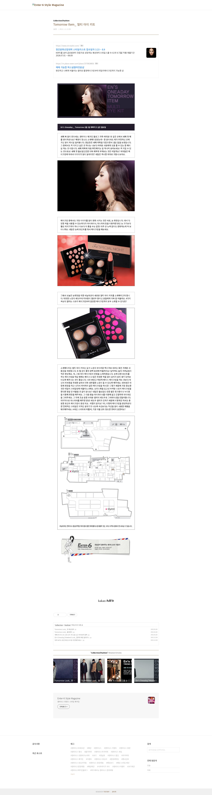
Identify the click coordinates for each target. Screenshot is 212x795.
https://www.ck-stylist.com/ (67, 46)
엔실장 (102, 755)
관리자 (114, 792)
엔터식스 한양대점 (96, 763)
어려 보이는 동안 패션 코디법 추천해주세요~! (68, 640)
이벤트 (89, 759)
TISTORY (106, 792)
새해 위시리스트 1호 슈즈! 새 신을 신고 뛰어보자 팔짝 (71, 635)
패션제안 (91, 766)
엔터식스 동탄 (125, 748)
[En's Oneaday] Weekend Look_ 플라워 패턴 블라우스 (72, 637)
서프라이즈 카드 (104, 766)
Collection (59, 625)
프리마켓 (125, 755)
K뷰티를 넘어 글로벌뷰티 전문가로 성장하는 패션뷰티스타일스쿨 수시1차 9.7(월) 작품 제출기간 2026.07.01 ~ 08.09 (95, 54)
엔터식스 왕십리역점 (79, 763)
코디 (95, 755)
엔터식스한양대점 (78, 766)
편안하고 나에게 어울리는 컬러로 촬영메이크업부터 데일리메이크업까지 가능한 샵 (90, 70)
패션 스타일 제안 (123, 763)
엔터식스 (98, 748)
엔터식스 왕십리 (101, 759)
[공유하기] (60, 615)
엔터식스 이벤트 (111, 748)
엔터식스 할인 (114, 755)
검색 (177, 749)
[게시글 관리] (63, 615)
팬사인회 (125, 759)
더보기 (73, 774)
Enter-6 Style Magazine (68, 698)
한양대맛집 (115, 759)
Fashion (68, 625)
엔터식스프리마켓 (101, 751)
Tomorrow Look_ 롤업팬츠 (63, 632)
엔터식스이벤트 (119, 766)
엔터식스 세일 (117, 751)
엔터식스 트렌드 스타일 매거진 (68, 701)
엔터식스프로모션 (78, 748)
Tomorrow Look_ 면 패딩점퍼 (64, 629)
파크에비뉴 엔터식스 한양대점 (102, 770)
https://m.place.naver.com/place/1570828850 (75, 64)
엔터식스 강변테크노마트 (81, 755)
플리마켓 (88, 751)
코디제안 (131, 766)
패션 (89, 748)
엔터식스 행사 (77, 751)
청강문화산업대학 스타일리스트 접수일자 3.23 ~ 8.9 (80, 49)
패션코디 (110, 763)
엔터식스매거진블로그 (80, 770)
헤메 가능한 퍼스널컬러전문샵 (70, 67)
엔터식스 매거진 (77, 759)
